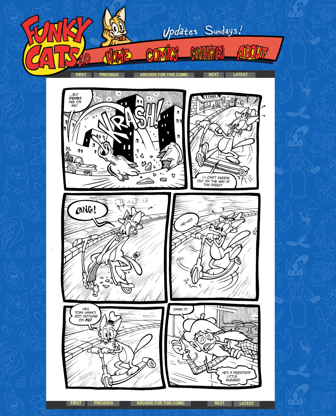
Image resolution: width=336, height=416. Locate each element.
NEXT (220, 403)
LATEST (247, 403)
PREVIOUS (109, 74)
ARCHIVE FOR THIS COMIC (164, 74)
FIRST (81, 74)
